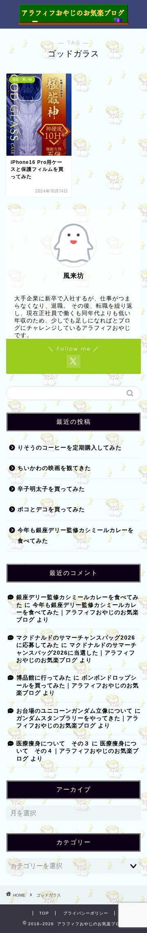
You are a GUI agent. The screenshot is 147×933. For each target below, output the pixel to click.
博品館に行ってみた (43, 678)
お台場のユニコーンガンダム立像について (74, 711)
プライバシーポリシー (85, 913)
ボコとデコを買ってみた (51, 509)
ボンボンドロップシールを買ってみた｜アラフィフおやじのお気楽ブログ (77, 685)
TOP (44, 913)
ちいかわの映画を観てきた (54, 468)
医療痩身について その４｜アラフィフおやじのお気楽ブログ (77, 751)
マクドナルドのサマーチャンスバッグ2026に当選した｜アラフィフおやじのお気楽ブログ (76, 652)
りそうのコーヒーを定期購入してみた (70, 448)
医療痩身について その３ (53, 744)
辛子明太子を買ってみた (51, 489)
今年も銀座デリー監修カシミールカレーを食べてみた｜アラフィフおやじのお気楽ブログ (77, 612)
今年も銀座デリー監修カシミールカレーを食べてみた (76, 535)
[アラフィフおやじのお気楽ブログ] (73, 21)
